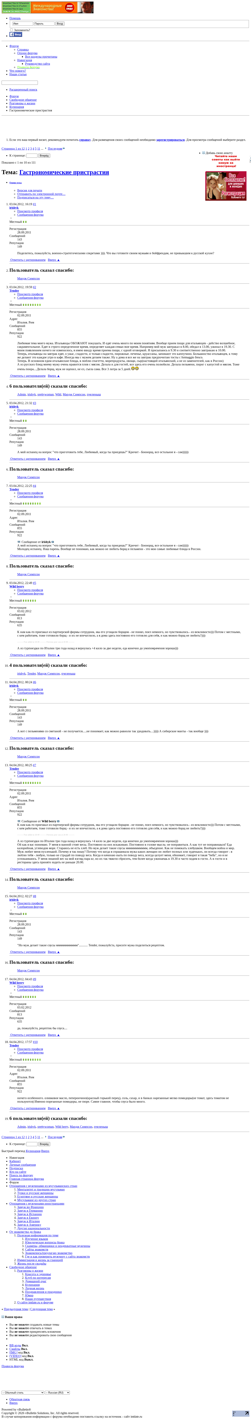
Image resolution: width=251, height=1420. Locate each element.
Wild (58, 394)
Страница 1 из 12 (13, 148)
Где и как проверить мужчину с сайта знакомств (57, 1256)
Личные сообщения (22, 1164)
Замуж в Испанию (29, 1214)
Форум (14, 46)
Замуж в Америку (29, 1224)
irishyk (31, 394)
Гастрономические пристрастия (64, 172)
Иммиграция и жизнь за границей (40, 1260)
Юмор (29, 1295)
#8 (34, 896)
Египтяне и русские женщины (37, 1196)
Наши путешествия (38, 1299)
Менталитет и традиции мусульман (41, 1189)
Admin (21, 394)
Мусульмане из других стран (36, 1200)
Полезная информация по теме (37, 1235)
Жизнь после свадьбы (31, 1263)
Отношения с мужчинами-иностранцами (36, 1203)
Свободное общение (23, 1267)
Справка (23, 49)
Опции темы (15, 182)
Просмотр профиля (30, 211)
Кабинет (15, 1161)
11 (38, 148)
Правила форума (13, 1366)
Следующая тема (41, 1309)
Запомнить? (21, 30)
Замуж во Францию (30, 1207)
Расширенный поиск (23, 89)
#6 (34, 682)
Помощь (15, 18)
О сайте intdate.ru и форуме (35, 1302)
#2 (34, 287)
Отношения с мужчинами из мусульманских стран (43, 1186)
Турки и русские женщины (35, 1193)
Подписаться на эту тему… (35, 197)
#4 (34, 485)
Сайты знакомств (36, 1249)
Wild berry (61, 1126)
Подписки (16, 1168)
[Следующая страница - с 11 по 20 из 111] (45, 148)
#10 (35, 1042)
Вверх (54, 259)
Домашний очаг (35, 1281)
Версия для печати (29, 190)
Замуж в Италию (28, 1221)
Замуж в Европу (28, 1217)
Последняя (55, 148)
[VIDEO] (15, 1356)
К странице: (17, 155)
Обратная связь (19, 1399)
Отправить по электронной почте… (41, 194)
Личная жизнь (34, 1288)
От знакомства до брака (25, 1231)
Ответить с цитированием (27, 259)
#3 (34, 403)
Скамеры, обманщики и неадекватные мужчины (57, 1246)
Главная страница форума (26, 1178)
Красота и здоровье (38, 1274)
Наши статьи (18, 74)
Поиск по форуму (21, 1175)
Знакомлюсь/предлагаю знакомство (48, 1253)
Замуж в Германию (30, 1210)
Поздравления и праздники (43, 1291)
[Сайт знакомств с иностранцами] (226, 166)
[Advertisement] (73, 126)
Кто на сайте (17, 1171)
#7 (34, 765)
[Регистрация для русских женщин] (225, 199)
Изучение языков (36, 1239)
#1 (34, 204)
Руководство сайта (37, 63)
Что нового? (17, 70)
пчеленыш (94, 394)
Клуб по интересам (38, 1277)
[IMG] (13, 1352)
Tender (31, 673)
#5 (34, 583)
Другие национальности (33, 1228)
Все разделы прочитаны (41, 56)
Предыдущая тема (16, 1309)
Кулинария (32, 1284)
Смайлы (14, 1349)
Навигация (24, 60)
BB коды (15, 1345)
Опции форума (27, 53)
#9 (34, 979)
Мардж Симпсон (28, 278)
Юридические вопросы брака (45, 1242)
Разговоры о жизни (30, 1270)
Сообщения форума (30, 214)
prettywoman (45, 394)
